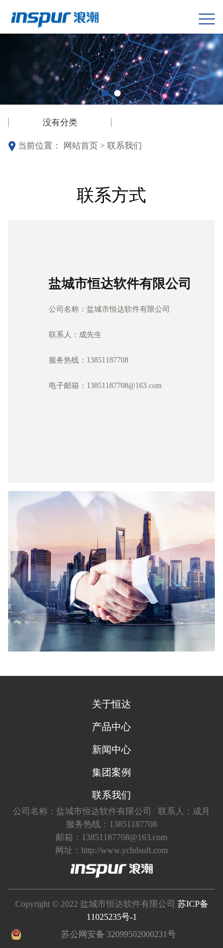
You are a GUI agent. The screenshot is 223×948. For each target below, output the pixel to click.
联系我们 (124, 145)
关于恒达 (111, 704)
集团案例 (111, 772)
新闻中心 (111, 749)
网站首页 (80, 145)
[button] (105, 93)
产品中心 (111, 726)
